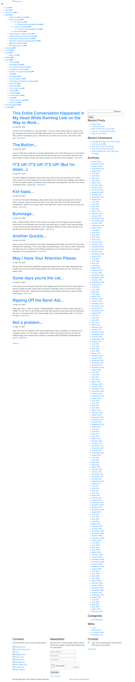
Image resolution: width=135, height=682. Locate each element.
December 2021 (98, 190)
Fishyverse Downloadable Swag (29, 24)
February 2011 (97, 498)
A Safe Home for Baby (17, 100)
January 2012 (97, 472)
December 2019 (98, 247)
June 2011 (95, 488)
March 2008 (96, 581)
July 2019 (95, 259)
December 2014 (98, 389)
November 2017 (98, 306)
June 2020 (96, 232)
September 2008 (98, 566)
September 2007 (98, 595)
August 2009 (96, 540)
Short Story (13, 83)
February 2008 (97, 583)
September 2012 (98, 453)
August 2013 (96, 427)
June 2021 (95, 204)
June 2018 (95, 289)
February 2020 (97, 242)
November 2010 (98, 505)
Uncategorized (97, 620)
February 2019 (97, 270)
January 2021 (97, 216)
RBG (104, 144)
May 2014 (95, 405)
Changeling (13, 93)
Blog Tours (13, 55)
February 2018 (97, 299)
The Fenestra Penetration (18, 67)
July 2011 (95, 486)
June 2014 (95, 403)
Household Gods (15, 95)
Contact (8, 107)
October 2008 (97, 564)
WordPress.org (97, 635)
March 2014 (96, 410)
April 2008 (96, 578)
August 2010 (96, 512)
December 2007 (98, 588)
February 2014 (97, 412)
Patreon (8, 57)
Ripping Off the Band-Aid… (38, 300)
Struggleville (14, 76)
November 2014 (98, 391)
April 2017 (95, 322)
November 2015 (98, 363)
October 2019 (97, 251)
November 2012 (98, 448)
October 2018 (97, 280)
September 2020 (98, 225)
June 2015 (95, 375)
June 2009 (96, 545)
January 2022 (97, 187)
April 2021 (95, 209)
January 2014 (97, 415)
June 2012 (95, 460)
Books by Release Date (18, 17)
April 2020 (96, 237)
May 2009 (95, 547)
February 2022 (97, 185)
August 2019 (96, 256)
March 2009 (96, 552)
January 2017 (97, 330)
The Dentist (109, 146)
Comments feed (98, 632)
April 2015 (95, 379)
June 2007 (96, 602)
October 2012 (97, 450)
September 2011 (98, 481)
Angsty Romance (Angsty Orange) (22, 36)
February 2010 (97, 526)
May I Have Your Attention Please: (45, 258)
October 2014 (97, 394)
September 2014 (98, 396)
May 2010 (95, 519)
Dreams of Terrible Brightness (20, 72)
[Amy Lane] (17, 1)
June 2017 (95, 318)
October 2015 (97, 365)
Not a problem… (28, 322)
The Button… (25, 144)
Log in (94, 628)
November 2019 (98, 249)
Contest (8, 50)
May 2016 (95, 349)
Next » (16, 343)
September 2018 (98, 282)
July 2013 (95, 429)
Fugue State (96, 124)
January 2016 (97, 358)
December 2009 (98, 531)
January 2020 (97, 244)
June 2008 (96, 574)
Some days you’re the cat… (38, 278)
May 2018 (95, 292)
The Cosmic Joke (15, 88)
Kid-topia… (23, 191)
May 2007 (95, 604)
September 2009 (98, 538)
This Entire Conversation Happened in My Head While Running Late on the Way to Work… (48, 118)
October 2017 (97, 308)
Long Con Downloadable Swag (29, 29)
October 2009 (97, 536)
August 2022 (96, 171)
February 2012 (97, 469)
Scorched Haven (15, 65)
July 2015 (95, 372)
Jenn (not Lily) (97, 146)
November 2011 (97, 476)
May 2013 (95, 434)
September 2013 (98, 424)
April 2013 (95, 436)
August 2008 (96, 569)
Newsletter (9, 48)
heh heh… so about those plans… (104, 131)
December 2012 (98, 446)
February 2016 (97, 356)
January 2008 (97, 585)
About (7, 10)
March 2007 (96, 609)
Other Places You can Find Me (103, 129)
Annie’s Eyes (14, 102)
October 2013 (97, 422)
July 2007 (95, 600)
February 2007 (97, 611)
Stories (8, 60)
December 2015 (98, 360)
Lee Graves (96, 144)
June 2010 (95, 517)
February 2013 (97, 441)
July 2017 (95, 315)
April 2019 (95, 266)
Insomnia (12, 91)
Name (11, 74)
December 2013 (98, 417)
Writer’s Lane (10, 12)
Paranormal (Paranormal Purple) (21, 38)
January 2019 (97, 273)
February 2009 (97, 555)
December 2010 (98, 502)
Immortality (13, 86)
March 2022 (96, 183)
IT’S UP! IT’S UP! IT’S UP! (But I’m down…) (44, 167)
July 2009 (95, 543)
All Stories (13, 62)
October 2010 (97, 507)
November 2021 (98, 192)
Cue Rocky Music (98, 126)
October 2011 (97, 479)
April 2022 (96, 180)
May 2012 (95, 462)
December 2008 (98, 559)
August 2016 (96, 341)
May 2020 (95, 235)
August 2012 (96, 455)
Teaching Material (12, 105)
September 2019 (98, 254)
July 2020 (95, 230)
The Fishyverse (19, 22)
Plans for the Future (99, 134)
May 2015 (95, 377)
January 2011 (96, 500)
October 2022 (97, 166)
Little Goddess (18, 31)
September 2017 (98, 311)
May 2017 (95, 320)
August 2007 (96, 597)
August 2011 (96, 484)
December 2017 (97, 304)
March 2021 (96, 211)
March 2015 (96, 382)
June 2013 (95, 431)
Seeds (11, 98)
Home (7, 8)
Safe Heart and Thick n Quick (109, 142)
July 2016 (95, 344)
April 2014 (95, 408)
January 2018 (97, 301)
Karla (93, 142)
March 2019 (96, 268)
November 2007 (98, 590)
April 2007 (96, 607)
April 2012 (95, 465)
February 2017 (97, 327)
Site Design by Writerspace (79, 679)
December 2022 (98, 164)
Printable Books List (16, 46)
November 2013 (98, 420)
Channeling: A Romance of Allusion (22, 81)
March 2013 (96, 439)
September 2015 (98, 367)
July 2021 (95, 202)
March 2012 (96, 467)
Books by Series (15, 20)
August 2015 (96, 370)
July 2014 (95, 401)
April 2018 (95, 294)
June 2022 (96, 176)
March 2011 (96, 495)
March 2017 (96, 325)
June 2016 (95, 346)
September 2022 (98, 169)
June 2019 (95, 261)
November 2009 (98, 533)
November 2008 (98, 562)
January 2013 (97, 443)
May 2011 (95, 491)
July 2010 (95, 514)
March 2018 (96, 296)
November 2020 (98, 221)
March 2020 (96, 240)
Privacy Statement (55, 676)
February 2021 (97, 214)
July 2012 (95, 457)
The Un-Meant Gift (16, 79)
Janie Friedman (97, 151)
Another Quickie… (29, 235)
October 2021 (97, 195)
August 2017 (96, 313)
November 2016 (98, 334)
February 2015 (97, 384)
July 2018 (95, 287)
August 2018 (96, 285)
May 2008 (95, 576)
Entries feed (96, 630)
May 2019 (95, 263)
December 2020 (98, 218)
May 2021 (95, 206)
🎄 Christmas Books (17, 43)
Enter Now (92, 649)
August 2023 (96, 161)
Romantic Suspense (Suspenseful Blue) (23, 41)
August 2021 (96, 199)
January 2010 (97, 529)
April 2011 (95, 493)
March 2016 (96, 353)
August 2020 (96, 228)
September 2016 (98, 339)
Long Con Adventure (21, 27)
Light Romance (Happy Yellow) (21, 34)
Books (7, 15)
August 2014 (96, 398)
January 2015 (97, 386)
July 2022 (95, 173)
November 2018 (98, 277)
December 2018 (98, 275)
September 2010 (98, 510)
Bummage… (24, 213)
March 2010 (96, 524)
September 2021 (98, 197)
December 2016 (98, 332)
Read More (21, 138)
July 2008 (95, 571)
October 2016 (97, 337)
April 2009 (96, 550)
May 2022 (95, 178)
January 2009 (97, 557)
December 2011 (97, 474)
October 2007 (97, 592)
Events (7, 53)
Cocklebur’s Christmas (17, 69)
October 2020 (97, 223)
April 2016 (95, 351)
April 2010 (95, 521)
